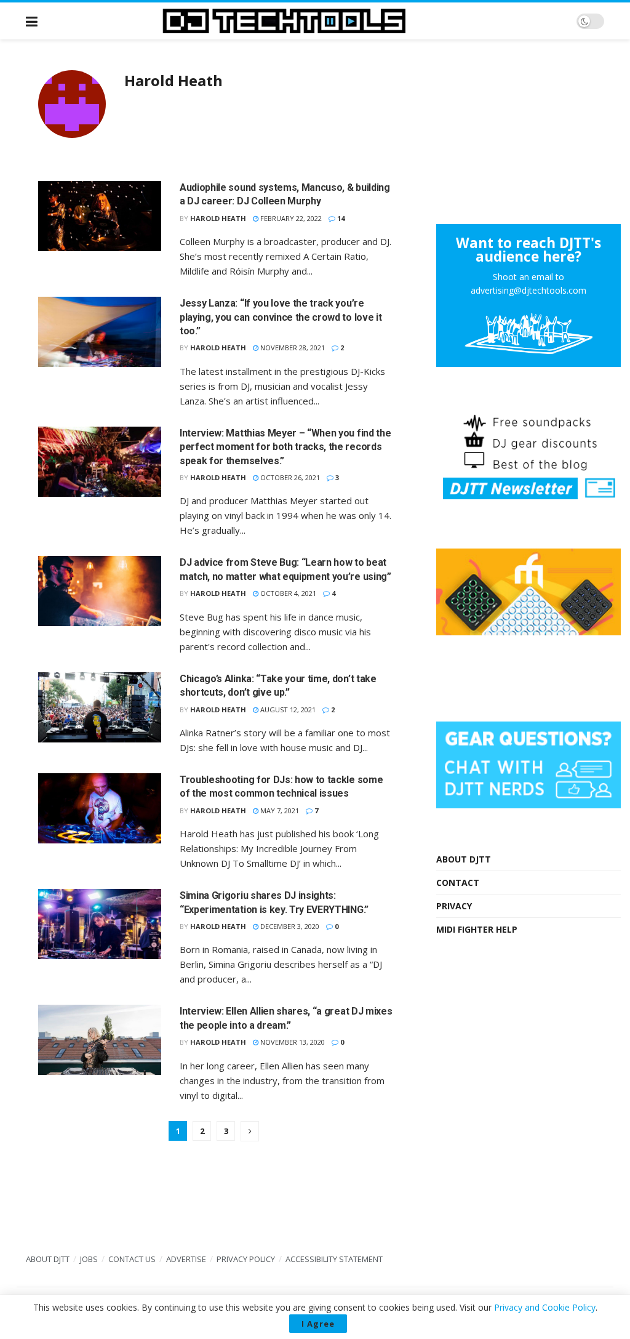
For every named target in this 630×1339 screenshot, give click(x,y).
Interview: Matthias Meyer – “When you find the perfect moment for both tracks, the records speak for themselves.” (285, 447)
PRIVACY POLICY (246, 1259)
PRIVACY (454, 906)
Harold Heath (218, 218)
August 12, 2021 (287, 709)
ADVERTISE (186, 1259)
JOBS (89, 1259)
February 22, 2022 (290, 218)
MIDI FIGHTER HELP (476, 929)
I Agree (318, 1323)
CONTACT (457, 882)
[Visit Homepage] (307, 21)
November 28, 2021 (291, 347)
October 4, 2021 (287, 593)
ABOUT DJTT (463, 859)
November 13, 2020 (291, 1042)
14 (340, 218)
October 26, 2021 (289, 477)
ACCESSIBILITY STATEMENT (334, 1259)
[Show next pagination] (250, 1131)
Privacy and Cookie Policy (545, 1307)
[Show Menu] (32, 20)
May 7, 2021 (278, 810)
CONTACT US (132, 1259)
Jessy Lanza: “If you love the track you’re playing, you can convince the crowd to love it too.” (280, 317)
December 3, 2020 (288, 926)
